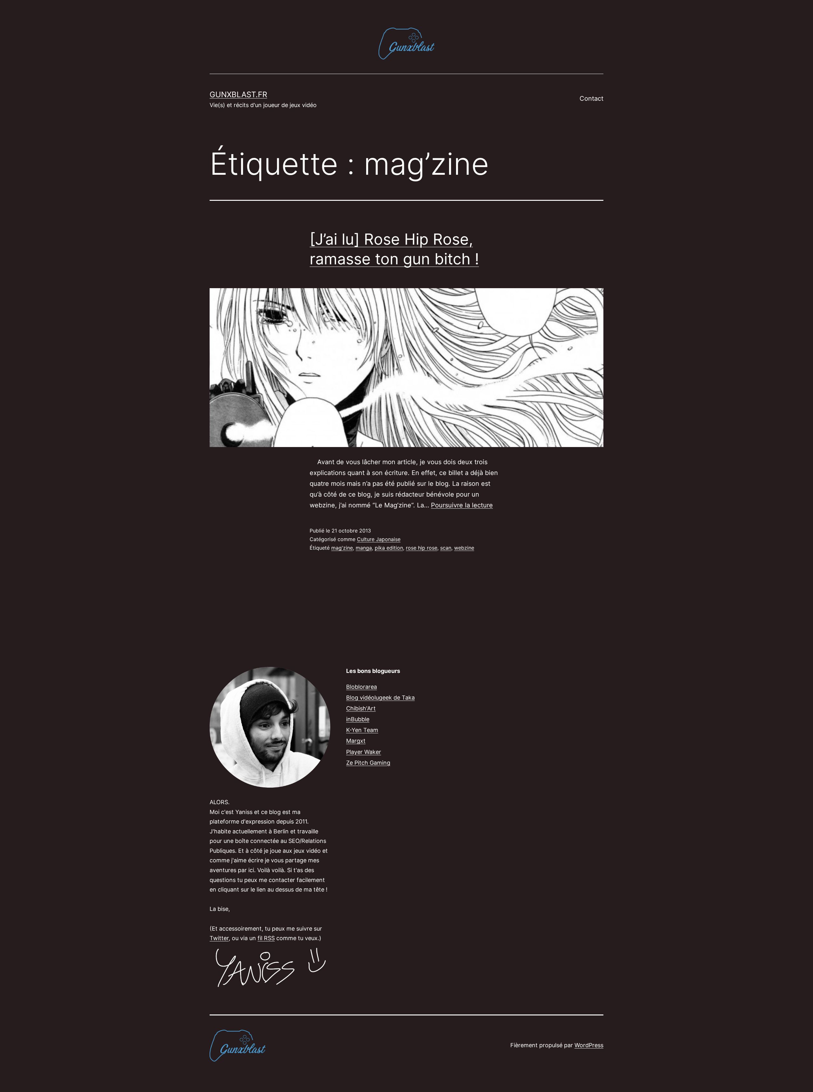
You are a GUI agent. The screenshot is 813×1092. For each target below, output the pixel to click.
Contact (591, 98)
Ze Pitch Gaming (368, 762)
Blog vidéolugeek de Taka (380, 697)
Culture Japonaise (378, 539)
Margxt (356, 740)
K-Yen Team (362, 730)
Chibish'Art (361, 708)
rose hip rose (421, 548)
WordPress (588, 1045)
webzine (464, 548)
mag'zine (342, 548)
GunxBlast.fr (238, 94)
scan (445, 548)
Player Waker (363, 752)
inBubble (357, 719)
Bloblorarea (361, 686)
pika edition (389, 548)
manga (364, 548)
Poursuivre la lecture (462, 505)
